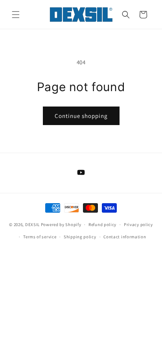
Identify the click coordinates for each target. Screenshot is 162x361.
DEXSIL (32, 224)
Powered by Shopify (61, 224)
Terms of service (39, 236)
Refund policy (102, 224)
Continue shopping (81, 116)
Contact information (124, 236)
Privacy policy (138, 224)
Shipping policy (80, 236)
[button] (15, 14)
